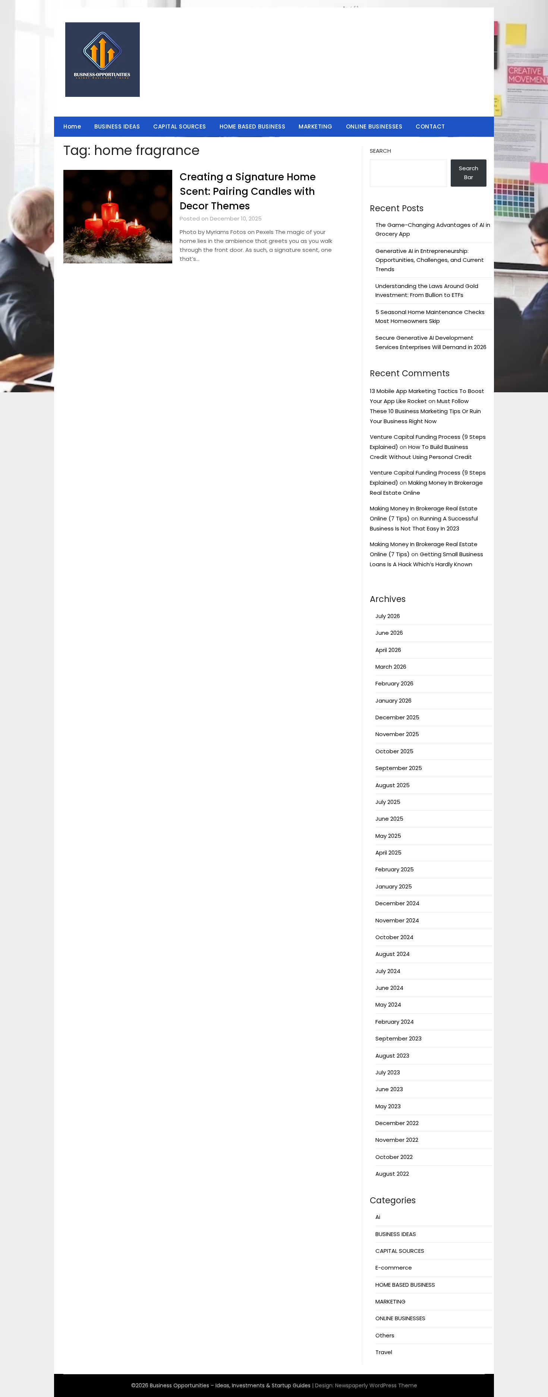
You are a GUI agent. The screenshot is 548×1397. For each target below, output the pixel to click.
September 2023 (398, 1038)
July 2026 (387, 616)
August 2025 (392, 785)
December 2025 (397, 717)
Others (384, 1335)
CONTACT (430, 126)
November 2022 (396, 1140)
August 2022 (392, 1174)
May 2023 (388, 1106)
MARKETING (316, 126)
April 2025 (388, 852)
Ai (377, 1217)
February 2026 (394, 683)
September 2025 (398, 768)
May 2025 (388, 836)
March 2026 (390, 667)
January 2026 (393, 700)
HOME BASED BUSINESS (253, 126)
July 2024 (387, 971)
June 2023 (389, 1089)
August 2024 (392, 954)
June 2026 (389, 633)
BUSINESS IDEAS (117, 126)
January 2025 (393, 886)
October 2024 (394, 937)
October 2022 (394, 1157)
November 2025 (397, 734)
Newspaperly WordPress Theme (376, 1385)
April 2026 (388, 650)
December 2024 (397, 903)
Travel (383, 1352)
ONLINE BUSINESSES (374, 126)
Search (380, 151)
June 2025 (389, 819)
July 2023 (387, 1072)
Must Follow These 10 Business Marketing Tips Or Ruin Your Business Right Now (425, 411)
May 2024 (388, 1004)
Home (72, 126)
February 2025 (394, 869)
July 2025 (387, 802)
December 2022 (397, 1123)
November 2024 (397, 920)
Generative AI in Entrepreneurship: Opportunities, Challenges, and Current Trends (429, 260)
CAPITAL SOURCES (179, 126)
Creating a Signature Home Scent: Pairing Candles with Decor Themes (248, 191)
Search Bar (468, 172)
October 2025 (394, 751)
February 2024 (394, 1022)
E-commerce (393, 1267)
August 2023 (392, 1055)
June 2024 (389, 988)
